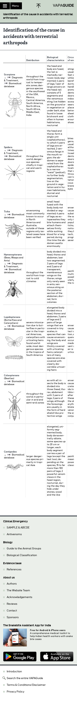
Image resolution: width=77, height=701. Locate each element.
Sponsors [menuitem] (13, 617)
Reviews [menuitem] (12, 603)
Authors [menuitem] (12, 583)
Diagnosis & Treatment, (13, 151)
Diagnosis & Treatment (13, 265)
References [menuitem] (14, 569)
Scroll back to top (38, 5)
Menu (15, 5)
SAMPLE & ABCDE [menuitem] (18, 527)
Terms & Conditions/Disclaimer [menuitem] (26, 684)
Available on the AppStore (57, 656)
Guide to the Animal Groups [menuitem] (24, 548)
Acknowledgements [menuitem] (19, 597)
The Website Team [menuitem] (18, 590)
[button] (38, 14)
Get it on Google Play (20, 656)
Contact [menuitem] (12, 610)
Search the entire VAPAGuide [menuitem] (25, 678)
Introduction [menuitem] (14, 671)
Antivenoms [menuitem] (14, 534)
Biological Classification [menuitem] (22, 555)
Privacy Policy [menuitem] (15, 691)
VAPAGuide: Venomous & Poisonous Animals (63, 5)
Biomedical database (13, 157)
